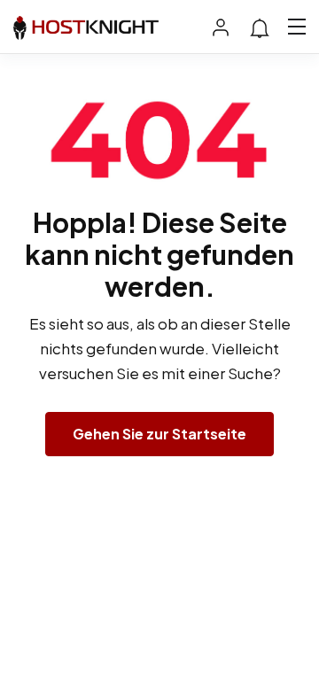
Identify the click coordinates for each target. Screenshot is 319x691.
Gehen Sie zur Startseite (159, 433)
